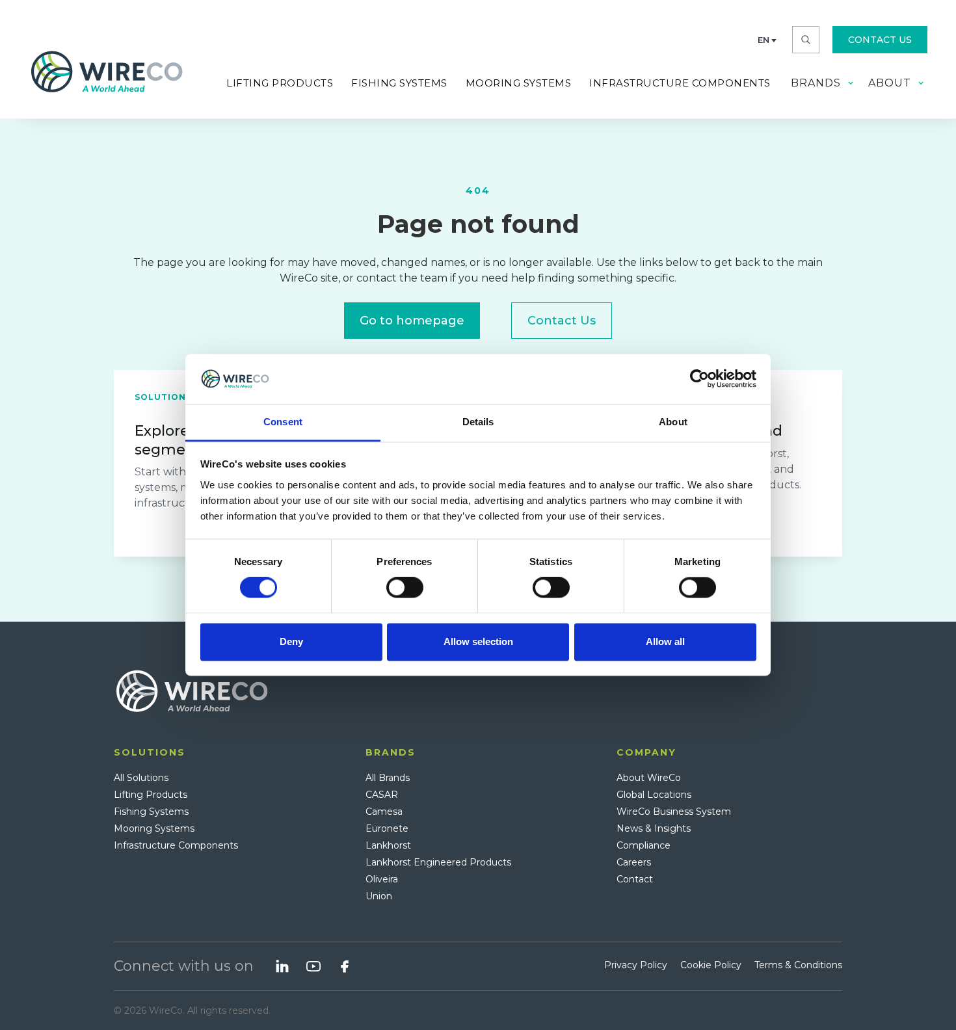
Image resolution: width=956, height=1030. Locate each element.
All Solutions (141, 778)
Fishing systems (399, 83)
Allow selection (478, 641)
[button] (767, 39)
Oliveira (381, 879)
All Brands (387, 778)
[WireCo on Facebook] (344, 966)
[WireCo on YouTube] (313, 966)
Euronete (386, 828)
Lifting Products (279, 83)
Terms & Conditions (798, 965)
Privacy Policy (635, 965)
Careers (634, 862)
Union (378, 896)
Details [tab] (478, 421)
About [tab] (673, 421)
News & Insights (654, 828)
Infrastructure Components (176, 845)
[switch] (404, 587)
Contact (635, 879)
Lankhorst (388, 845)
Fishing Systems (151, 811)
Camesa (384, 811)
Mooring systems (519, 83)
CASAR (381, 794)
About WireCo (649, 778)
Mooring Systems (154, 828)
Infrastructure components (680, 83)
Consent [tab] (282, 421)
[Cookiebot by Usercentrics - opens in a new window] (699, 379)
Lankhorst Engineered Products (438, 862)
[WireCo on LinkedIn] (282, 966)
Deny (291, 641)
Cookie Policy (710, 965)
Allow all (665, 641)
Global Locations (654, 794)
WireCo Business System (674, 811)
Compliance (644, 845)
